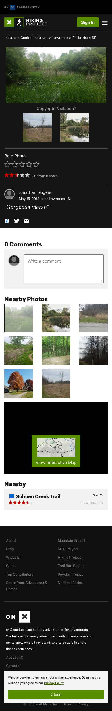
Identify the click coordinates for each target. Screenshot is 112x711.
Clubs (10, 565)
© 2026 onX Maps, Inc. (41, 704)
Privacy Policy (54, 683)
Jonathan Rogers (35, 192)
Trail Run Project (71, 565)
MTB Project (68, 548)
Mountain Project (71, 540)
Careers (12, 665)
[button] (6, 220)
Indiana (10, 37)
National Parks (70, 582)
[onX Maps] (18, 621)
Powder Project (70, 574)
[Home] (28, 22)
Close (56, 694)
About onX (14, 657)
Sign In (88, 22)
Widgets (13, 557)
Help (10, 548)
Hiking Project (69, 557)
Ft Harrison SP (84, 37)
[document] (56, 687)
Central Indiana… (34, 37)
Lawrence (60, 37)
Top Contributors (19, 574)
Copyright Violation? (56, 108)
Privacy (83, 704)
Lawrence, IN (60, 198)
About (11, 540)
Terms (68, 704)
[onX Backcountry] (22, 7)
